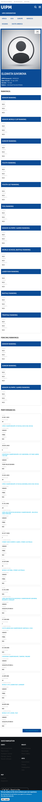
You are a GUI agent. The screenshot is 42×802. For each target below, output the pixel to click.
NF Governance (18, 1)
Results (23, 745)
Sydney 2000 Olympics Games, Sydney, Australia (17, 542)
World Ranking (25, 748)
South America (17, 24)
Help (2, 775)
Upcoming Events (6, 748)
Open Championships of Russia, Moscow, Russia (17, 426)
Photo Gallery (25, 754)
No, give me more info (7, 796)
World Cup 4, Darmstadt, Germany (13, 684)
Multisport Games (6, 754)
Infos (23, 758)
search (35, 7)
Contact (3, 778)
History (23, 764)
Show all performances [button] (31, 730)
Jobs (22, 770)
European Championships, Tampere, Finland (16, 656)
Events (3, 745)
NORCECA (30, 18)
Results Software (6, 759)
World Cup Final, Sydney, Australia (13, 570)
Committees (25, 762)
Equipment (4, 781)
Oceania (5, 24)
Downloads (24, 751)
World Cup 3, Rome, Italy (10, 713)
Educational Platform (6, 1)
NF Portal (26, 1)
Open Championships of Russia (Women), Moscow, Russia (20, 484)
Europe (20, 18)
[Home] (0, 4)
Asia (12, 18)
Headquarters (25, 767)
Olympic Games (6, 756)
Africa (4, 18)
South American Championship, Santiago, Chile (17, 628)
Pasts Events (5, 751)
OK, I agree (5, 799)
